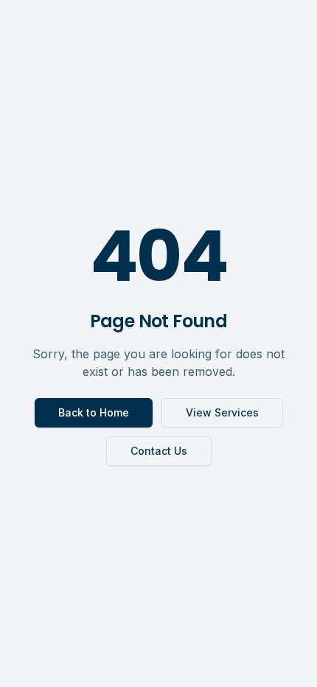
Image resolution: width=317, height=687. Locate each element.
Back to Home (93, 412)
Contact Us (158, 450)
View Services (222, 412)
